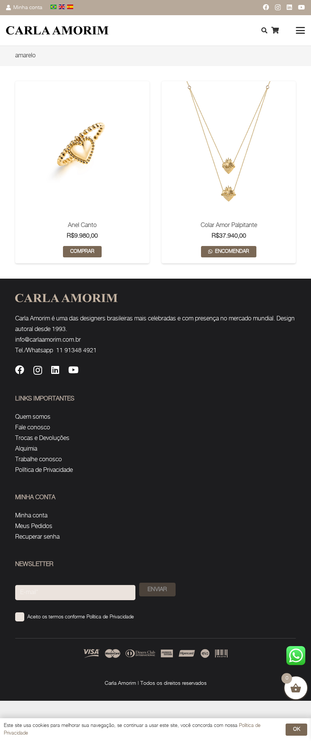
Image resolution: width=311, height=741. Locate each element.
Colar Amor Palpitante (229, 225)
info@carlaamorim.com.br (48, 340)
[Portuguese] (53, 7)
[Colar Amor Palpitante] (229, 148)
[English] (62, 7)
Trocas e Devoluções (42, 438)
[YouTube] (301, 7)
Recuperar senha (37, 537)
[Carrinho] (275, 30)
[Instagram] (278, 7)
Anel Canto (82, 225)
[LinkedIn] (289, 7)
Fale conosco (32, 427)
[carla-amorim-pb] (57, 30)
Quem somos (32, 417)
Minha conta (31, 515)
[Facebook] (266, 7)
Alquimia (26, 449)
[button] (300, 30)
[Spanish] (70, 7)
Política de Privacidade (44, 470)
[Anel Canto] (82, 148)
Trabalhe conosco (38, 459)
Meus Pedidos (33, 526)
